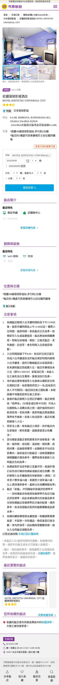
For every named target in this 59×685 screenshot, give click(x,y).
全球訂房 (15, 15)
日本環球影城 (9, 18)
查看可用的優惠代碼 (45, 146)
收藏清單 (47, 622)
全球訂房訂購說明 (28, 534)
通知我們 (45, 553)
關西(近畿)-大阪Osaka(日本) (35, 15)
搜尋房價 (28, 187)
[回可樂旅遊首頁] (12, 6)
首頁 (5, 15)
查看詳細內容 (27, 270)
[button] (6, 46)
